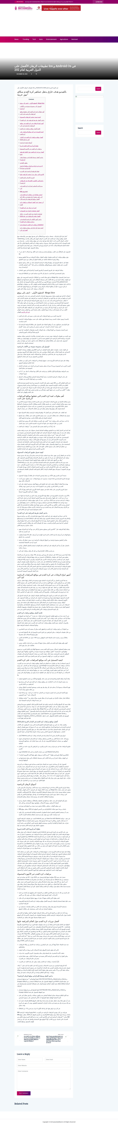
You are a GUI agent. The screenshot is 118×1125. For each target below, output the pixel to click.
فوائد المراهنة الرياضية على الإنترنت (29, 171)
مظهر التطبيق (23, 163)
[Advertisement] (59, 24)
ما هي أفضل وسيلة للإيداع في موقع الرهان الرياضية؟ (31, 159)
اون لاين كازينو (26, 312)
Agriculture (64, 39)
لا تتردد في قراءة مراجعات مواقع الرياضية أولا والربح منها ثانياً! (31, 167)
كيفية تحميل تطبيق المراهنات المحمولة (30, 117)
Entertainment (51, 39)
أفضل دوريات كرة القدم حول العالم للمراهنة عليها (32, 153)
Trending (26, 39)
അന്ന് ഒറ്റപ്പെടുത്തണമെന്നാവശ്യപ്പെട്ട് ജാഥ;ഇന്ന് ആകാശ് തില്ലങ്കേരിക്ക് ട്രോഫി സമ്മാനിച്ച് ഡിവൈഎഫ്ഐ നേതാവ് (54, 1039)
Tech (34, 39)
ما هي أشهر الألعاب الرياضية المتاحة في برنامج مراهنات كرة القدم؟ (30, 221)
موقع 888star (24, 192)
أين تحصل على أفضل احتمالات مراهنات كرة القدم (32, 204)
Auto (41, 39)
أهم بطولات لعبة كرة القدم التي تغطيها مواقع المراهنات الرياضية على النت (32, 113)
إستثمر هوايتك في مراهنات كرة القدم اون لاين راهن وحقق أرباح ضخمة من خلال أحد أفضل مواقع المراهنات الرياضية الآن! (31, 197)
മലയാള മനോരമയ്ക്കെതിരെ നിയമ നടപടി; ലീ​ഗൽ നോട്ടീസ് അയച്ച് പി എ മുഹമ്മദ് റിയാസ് (49, 1)
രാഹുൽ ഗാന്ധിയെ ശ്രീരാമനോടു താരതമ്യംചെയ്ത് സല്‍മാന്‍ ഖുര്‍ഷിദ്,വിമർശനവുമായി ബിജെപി (32, 1039)
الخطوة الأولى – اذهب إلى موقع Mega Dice (32, 103)
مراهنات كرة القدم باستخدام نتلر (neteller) (31, 225)
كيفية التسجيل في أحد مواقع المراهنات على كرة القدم (32, 133)
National (74, 39)
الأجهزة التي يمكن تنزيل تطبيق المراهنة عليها (32, 174)
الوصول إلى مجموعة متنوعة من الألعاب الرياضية (30, 108)
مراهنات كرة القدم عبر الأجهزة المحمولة (31, 149)
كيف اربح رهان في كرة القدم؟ (28, 208)
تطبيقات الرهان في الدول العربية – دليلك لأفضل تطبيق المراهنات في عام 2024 (31, 215)
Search (98, 89)
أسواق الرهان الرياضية (26, 143)
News (16, 39)
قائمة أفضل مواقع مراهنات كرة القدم (30, 129)
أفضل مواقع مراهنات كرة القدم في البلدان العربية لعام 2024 (31, 139)
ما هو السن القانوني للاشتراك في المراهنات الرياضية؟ (31, 182)
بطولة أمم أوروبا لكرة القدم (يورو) (29, 146)
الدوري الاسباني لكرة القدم (27, 178)
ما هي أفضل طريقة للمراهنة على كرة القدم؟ (32, 120)
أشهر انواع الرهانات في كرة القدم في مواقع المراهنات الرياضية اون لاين (32, 125)
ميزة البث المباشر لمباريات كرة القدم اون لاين (31, 187)
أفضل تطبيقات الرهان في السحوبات (29, 211)
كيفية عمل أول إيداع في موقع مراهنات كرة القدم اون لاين (31, 229)
